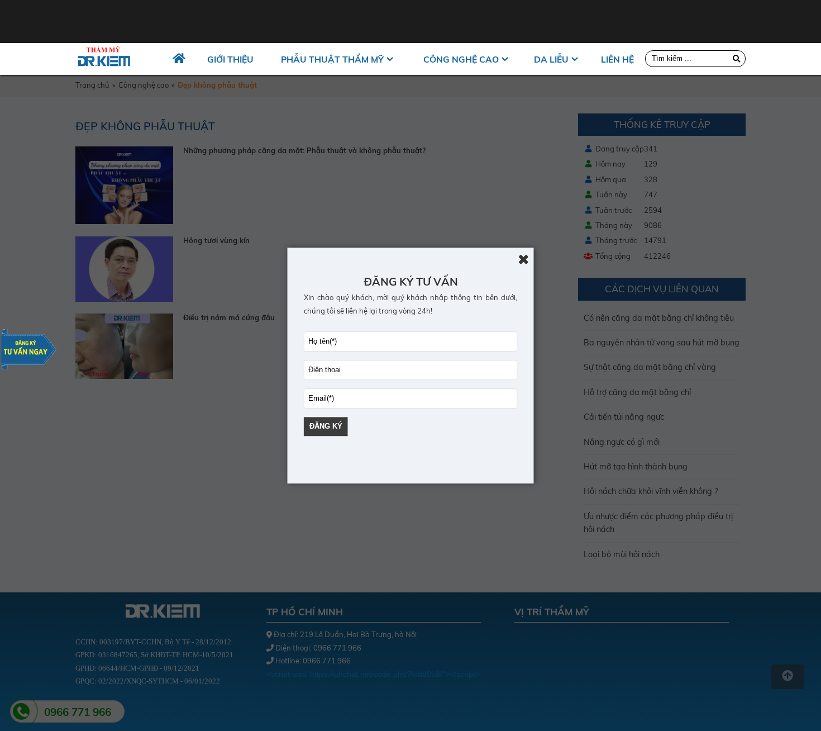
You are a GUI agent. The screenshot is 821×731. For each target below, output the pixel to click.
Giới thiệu (230, 59)
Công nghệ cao (461, 59)
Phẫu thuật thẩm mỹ (332, 59)
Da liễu (551, 59)
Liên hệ (617, 59)
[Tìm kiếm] (736, 58)
